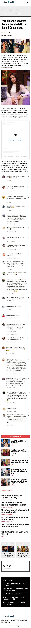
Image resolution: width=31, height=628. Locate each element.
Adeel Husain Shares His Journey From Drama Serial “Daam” (23, 555)
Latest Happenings (6, 499)
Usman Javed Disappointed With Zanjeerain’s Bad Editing (11, 497)
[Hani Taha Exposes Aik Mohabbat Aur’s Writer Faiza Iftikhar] (5, 452)
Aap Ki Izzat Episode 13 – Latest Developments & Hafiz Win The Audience (14, 504)
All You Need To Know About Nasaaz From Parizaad (8, 555)
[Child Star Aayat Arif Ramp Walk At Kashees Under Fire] (5, 462)
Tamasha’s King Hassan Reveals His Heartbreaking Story (19, 471)
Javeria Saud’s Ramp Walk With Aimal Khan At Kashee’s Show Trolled (15, 526)
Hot (12, 445)
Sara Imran (9, 32)
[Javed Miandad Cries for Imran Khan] (5, 443)
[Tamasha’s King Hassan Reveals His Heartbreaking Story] (5, 472)
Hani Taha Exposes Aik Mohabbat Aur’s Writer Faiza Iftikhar (20, 451)
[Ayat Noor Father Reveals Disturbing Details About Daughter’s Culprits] (5, 482)
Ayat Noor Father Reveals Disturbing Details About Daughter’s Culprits (19, 481)
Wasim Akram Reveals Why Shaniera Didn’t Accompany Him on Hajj (15, 511)
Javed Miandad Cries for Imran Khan (19, 442)
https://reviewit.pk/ (6, 568)
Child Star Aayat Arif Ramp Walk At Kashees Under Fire (19, 461)
